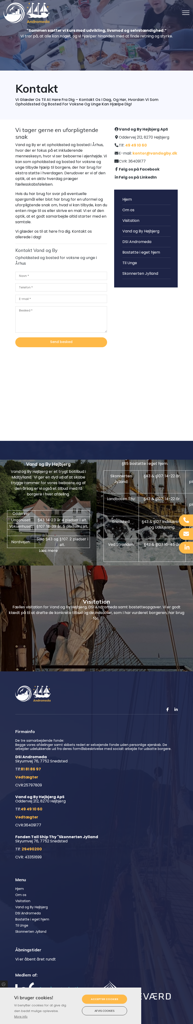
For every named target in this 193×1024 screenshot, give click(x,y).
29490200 (32, 849)
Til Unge (129, 263)
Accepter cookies (104, 999)
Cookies (4, 984)
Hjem (127, 199)
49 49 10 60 (136, 145)
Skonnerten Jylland (140, 273)
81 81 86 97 (31, 769)
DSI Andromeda (136, 241)
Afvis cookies (104, 1010)
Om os (128, 210)
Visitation (130, 220)
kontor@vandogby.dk (155, 153)
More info (21, 1016)
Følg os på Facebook (139, 169)
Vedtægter (26, 777)
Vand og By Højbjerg (140, 231)
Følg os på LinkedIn (138, 177)
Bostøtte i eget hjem (141, 252)
